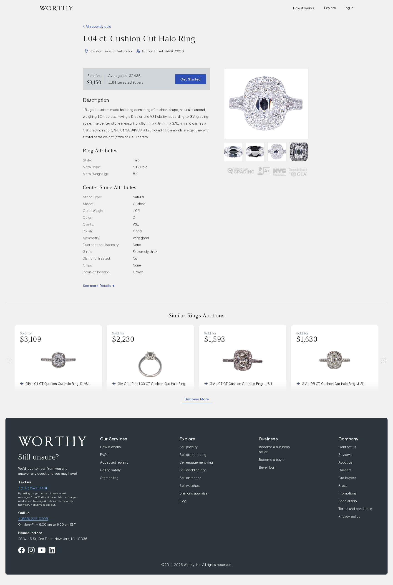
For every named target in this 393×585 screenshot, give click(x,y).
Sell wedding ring (192, 470)
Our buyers (347, 478)
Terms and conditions (355, 509)
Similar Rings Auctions (196, 315)
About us (345, 462)
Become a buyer (272, 459)
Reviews (345, 454)
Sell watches (189, 485)
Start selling (109, 478)
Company (348, 439)
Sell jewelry (188, 447)
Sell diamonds (190, 478)
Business (268, 439)
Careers (345, 470)
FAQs (104, 454)
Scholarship (347, 501)
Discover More (196, 399)
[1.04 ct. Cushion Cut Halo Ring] (266, 103)
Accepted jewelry (114, 462)
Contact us (347, 447)
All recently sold (98, 26)
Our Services (113, 439)
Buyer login (267, 467)
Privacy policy (349, 516)
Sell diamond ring (192, 454)
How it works (303, 8)
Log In (348, 8)
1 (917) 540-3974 (32, 488)
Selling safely (110, 470)
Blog (182, 501)
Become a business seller (274, 449)
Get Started (190, 79)
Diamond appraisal (193, 493)
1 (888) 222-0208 (33, 519)
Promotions (347, 493)
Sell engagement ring (196, 462)
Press (343, 485)
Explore (187, 439)
